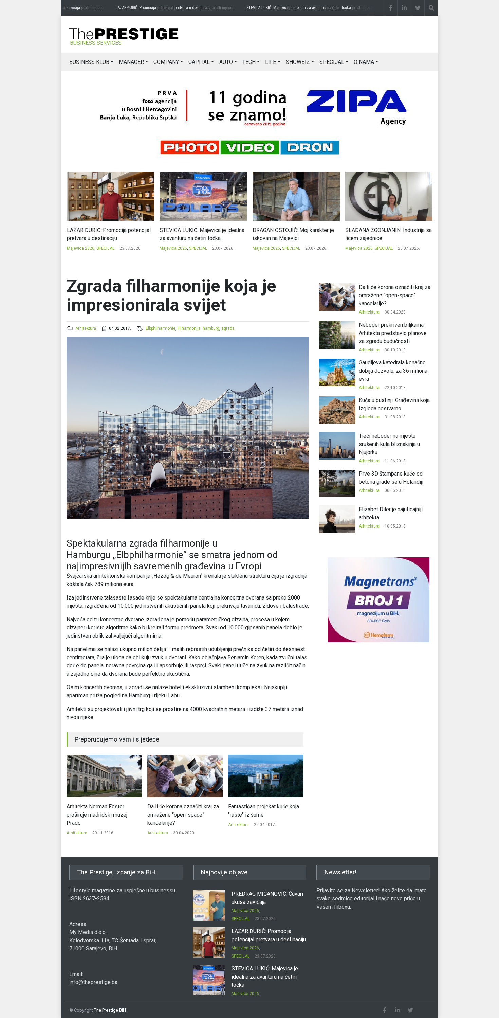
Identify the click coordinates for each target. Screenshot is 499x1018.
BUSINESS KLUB (89, 62)
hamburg (211, 328)
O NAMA (364, 62)
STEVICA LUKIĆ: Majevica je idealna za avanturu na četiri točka (298, 7)
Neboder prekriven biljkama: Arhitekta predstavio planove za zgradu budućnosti (393, 333)
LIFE (270, 62)
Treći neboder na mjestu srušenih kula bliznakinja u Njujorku (389, 444)
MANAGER (131, 62)
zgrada (228, 328)
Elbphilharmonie (160, 328)
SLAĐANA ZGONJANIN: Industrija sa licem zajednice (295, 234)
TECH (249, 62)
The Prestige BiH (110, 1010)
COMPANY (166, 62)
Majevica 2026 (80, 248)
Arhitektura (85, 328)
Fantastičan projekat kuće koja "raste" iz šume (182, 810)
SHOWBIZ (298, 62)
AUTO (226, 62)
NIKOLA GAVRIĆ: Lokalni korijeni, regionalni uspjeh (384, 234)
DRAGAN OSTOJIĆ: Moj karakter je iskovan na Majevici (200, 234)
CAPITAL (199, 62)
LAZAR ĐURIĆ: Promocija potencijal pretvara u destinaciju (163, 7)
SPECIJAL (331, 62)
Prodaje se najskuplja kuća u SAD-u (261, 810)
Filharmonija (189, 328)
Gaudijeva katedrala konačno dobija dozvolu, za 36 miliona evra (393, 370)
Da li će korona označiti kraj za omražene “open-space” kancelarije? (102, 814)
